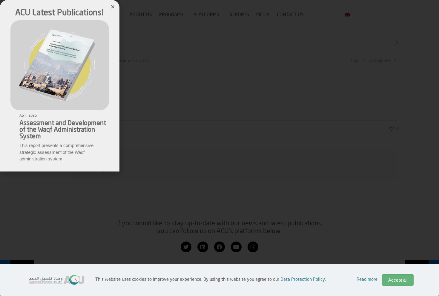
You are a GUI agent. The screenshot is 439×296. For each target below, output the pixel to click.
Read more (367, 279)
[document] (219, 148)
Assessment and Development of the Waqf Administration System (62, 130)
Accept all (397, 280)
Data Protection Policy (302, 279)
